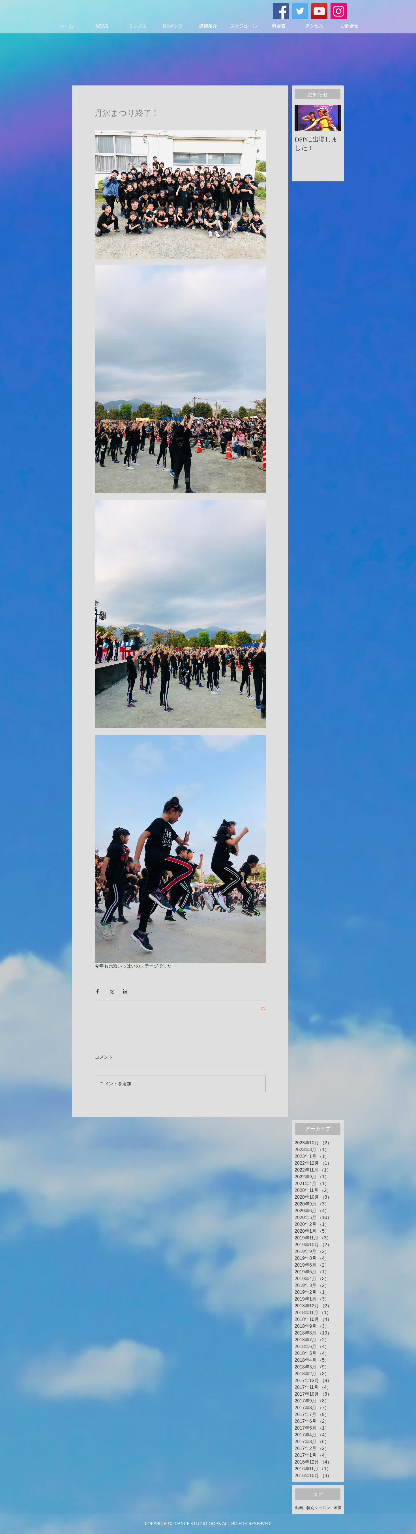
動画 (299, 1507)
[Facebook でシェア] (97, 991)
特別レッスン (318, 1507)
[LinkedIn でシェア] (125, 991)
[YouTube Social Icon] (319, 11)
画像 (338, 1507)
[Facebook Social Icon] (281, 11)
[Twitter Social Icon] (300, 11)
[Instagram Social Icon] (339, 11)
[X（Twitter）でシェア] (111, 991)
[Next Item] (332, 117)
